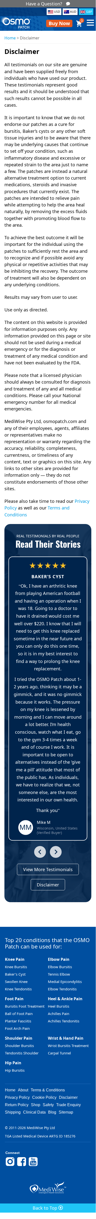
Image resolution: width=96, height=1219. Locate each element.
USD (57, 12)
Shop (35, 1105)
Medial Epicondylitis (65, 981)
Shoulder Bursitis (19, 1045)
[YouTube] (33, 1165)
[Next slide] (56, 852)
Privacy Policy (17, 1097)
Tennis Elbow (59, 974)
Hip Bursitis (15, 1070)
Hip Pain (13, 1063)
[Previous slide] (40, 852)
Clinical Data (34, 1112)
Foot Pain (14, 998)
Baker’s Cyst (15, 974)
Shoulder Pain (18, 1038)
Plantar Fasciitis (18, 1020)
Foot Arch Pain (17, 1028)
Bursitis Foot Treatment (24, 1006)
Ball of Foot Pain (19, 1013)
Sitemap (66, 1112)
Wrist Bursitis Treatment (68, 1045)
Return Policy (16, 1105)
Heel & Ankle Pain (65, 998)
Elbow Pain (58, 959)
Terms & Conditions (48, 1090)
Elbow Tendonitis (62, 988)
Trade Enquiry (68, 1105)
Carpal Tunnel (59, 1052)
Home (10, 38)
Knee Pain (15, 959)
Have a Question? (44, 4)
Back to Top (45, 1208)
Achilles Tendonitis (63, 1020)
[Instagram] (10, 1165)
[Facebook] (21, 1165)
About (23, 1090)
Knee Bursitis (16, 966)
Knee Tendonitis (18, 988)
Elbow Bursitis (60, 966)
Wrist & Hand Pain (65, 1038)
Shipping (13, 1112)
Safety (48, 1105)
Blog (52, 1112)
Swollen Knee (16, 981)
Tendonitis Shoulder (22, 1052)
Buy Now (59, 23)
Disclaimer (48, 885)
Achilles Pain (58, 1013)
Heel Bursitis (58, 1006)
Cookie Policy (44, 1097)
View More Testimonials (48, 869)
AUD (73, 12)
